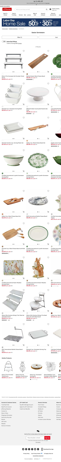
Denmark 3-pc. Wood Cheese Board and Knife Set (13, 249)
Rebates (3, 423)
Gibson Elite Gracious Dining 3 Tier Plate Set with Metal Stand (13, 316)
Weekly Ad (40, 409)
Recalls (3, 419)
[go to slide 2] (36, 4)
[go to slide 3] (37, 4)
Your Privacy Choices (35, 453)
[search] (47, 9)
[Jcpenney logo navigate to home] (7, 9)
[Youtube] (35, 449)
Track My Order (5, 404)
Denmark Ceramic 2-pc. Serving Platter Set (12, 143)
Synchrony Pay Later (6, 417)
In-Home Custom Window (44, 419)
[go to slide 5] (40, 4)
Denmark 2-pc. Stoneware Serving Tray (36, 349)
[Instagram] (26, 449)
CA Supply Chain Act (48, 453)
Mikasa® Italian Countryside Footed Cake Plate (37, 109)
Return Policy (4, 413)
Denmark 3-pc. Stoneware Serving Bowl (12, 108)
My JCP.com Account (6, 407)
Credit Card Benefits (25, 409)
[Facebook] (29, 449)
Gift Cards (3, 421)
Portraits (40, 413)
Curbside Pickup (42, 407)
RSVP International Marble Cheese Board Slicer (12, 350)
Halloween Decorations (49, 397)
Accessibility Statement (38, 456)
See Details (38, 442)
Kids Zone (40, 417)
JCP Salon (40, 411)
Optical (40, 415)
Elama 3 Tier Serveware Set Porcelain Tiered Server (13, 76)
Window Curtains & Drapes (38, 397)
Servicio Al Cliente (5, 425)
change (20, 43)
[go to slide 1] (37, 71)
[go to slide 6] (41, 4)
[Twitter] (23, 449)
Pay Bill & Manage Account (26, 404)
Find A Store (41, 404)
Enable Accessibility (5, 6)
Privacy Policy (26, 453)
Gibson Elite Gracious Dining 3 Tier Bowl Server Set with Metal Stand (36, 316)
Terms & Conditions (28, 459)
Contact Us (4, 411)
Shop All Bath (29, 397)
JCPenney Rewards (6, 409)
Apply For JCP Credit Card (26, 407)
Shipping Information (6, 415)
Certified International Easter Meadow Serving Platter (11, 283)
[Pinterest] (32, 449)
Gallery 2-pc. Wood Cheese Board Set (35, 143)
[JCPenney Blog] (38, 449)
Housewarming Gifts (13, 397)
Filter (19, 37)
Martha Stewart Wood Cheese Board (35, 76)
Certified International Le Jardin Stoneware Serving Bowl (13, 176)
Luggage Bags (57, 397)
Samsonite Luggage (22, 397)
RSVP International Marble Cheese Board (36, 216)
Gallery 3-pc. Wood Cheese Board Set (11, 216)
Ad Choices (36, 459)
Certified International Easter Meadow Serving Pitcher (36, 283)
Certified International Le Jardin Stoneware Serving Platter (37, 176)
